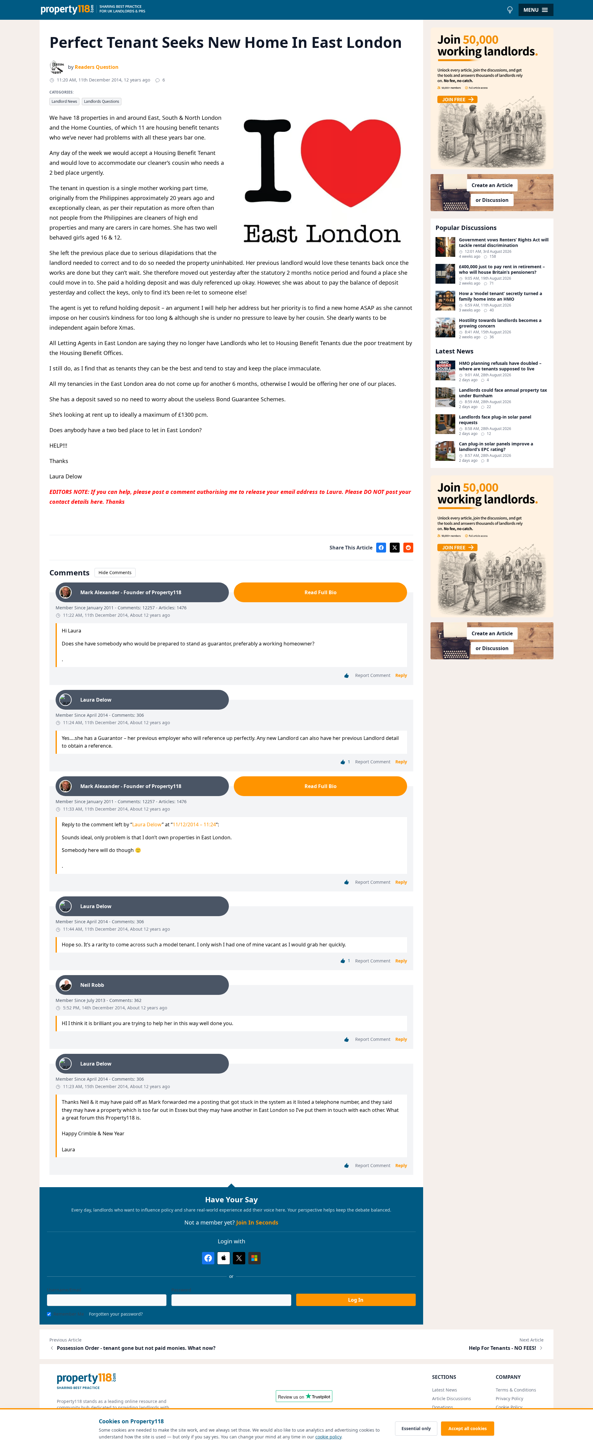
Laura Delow (147, 824)
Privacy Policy (509, 1398)
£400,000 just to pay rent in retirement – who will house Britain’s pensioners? (502, 269)
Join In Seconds (257, 1222)
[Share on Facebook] (381, 548)
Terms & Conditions (516, 1390)
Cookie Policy (509, 1407)
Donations (442, 1407)
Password (181, 1290)
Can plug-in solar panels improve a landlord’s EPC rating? (496, 446)
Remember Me (68, 1314)
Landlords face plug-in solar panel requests (495, 419)
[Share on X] (395, 548)
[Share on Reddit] (408, 548)
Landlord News (64, 101)
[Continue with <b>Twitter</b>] (239, 1258)
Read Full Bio (321, 592)
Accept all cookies (467, 1428)
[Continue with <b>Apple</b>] (223, 1258)
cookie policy (328, 1437)
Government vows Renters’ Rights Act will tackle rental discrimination (504, 242)
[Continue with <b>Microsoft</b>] (254, 1258)
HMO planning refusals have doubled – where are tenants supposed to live (500, 366)
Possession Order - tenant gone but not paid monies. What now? (136, 1348)
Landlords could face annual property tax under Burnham (503, 392)
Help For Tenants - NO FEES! (502, 1348)
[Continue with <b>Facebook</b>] (208, 1258)
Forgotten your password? (116, 1314)
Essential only (416, 1428)
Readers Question (97, 67)
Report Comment (372, 675)
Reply (401, 675)
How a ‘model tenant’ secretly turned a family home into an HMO (500, 296)
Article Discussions (451, 1398)
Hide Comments (115, 572)
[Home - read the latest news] (272, 10)
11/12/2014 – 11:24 (194, 824)
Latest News (444, 1390)
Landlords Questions (101, 101)
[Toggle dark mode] (510, 10)
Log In (356, 1299)
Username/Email (64, 1290)
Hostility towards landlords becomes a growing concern (500, 323)
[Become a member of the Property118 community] (492, 98)
